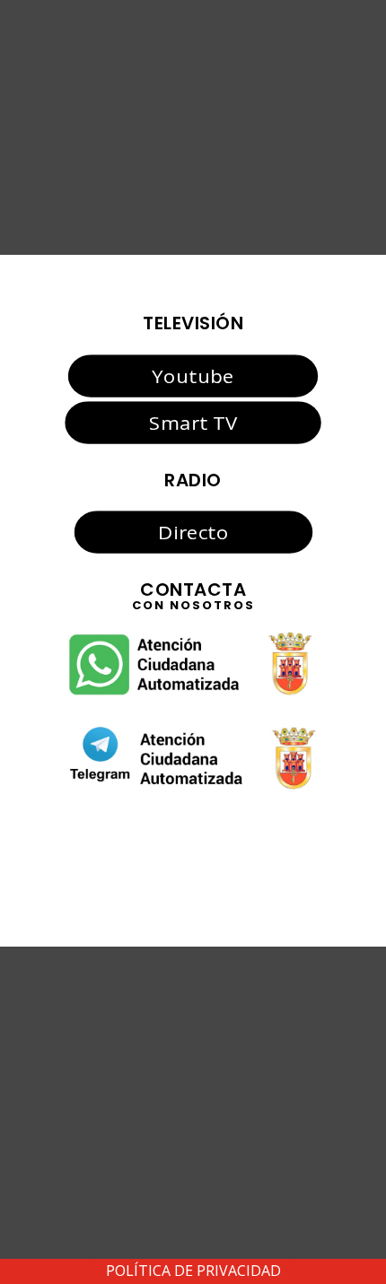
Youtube (192, 375)
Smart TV (193, 422)
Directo (193, 532)
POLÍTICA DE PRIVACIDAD (193, 1270)
